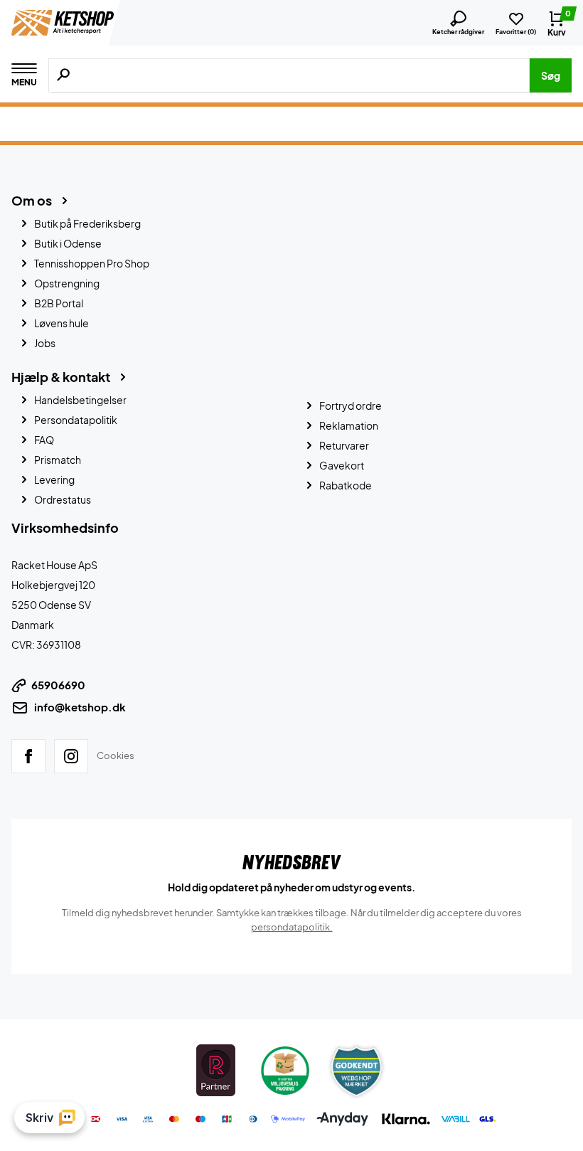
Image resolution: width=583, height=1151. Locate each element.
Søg (550, 75)
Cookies (115, 755)
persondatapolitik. (292, 927)
